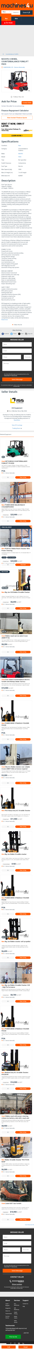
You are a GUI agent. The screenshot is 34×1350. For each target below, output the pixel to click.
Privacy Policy (7, 375)
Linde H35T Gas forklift (11, 1203)
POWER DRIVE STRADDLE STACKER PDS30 (15, 1030)
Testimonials (8, 1313)
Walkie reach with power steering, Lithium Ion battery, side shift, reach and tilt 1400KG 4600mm (15, 1117)
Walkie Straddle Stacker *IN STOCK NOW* (15, 1161)
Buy (6, 18)
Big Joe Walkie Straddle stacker (14, 854)
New (19, 145)
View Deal (22, 564)
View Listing (23, 477)
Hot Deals (9, 23)
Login (6, 1303)
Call (8, 1347)
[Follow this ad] (8, 477)
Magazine (7, 1308)
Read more (4, 319)
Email (21, 333)
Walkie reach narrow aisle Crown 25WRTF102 (15, 637)
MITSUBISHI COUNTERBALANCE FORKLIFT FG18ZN (14, 462)
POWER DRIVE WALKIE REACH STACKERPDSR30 (13, 506)
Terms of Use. (14, 375)
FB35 (19, 157)
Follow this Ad (18, 97)
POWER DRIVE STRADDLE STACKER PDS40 (15, 899)
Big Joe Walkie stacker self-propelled (16, 941)
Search (25, 12)
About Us (7, 1311)
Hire (16, 18)
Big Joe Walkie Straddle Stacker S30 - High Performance (16, 986)
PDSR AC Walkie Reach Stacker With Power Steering (16, 549)
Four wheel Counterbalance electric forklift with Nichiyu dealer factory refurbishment (16, 681)
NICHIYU (20, 153)
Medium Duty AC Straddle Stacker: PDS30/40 (15, 1073)
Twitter (15, 333)
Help (24, 1306)
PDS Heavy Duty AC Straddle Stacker (16, 810)
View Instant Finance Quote (17, 118)
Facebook (6, 333)
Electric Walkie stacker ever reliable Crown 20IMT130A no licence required (16, 768)
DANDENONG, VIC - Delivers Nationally (14, 67)
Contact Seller (27, 102)
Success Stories (7, 1317)
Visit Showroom (29, 1224)
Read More (17, 420)
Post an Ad (13, 1337)
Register (7, 1305)
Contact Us (25, 1303)
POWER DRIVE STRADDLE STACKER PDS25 (15, 724)
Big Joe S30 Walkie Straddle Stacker (16, 592)
